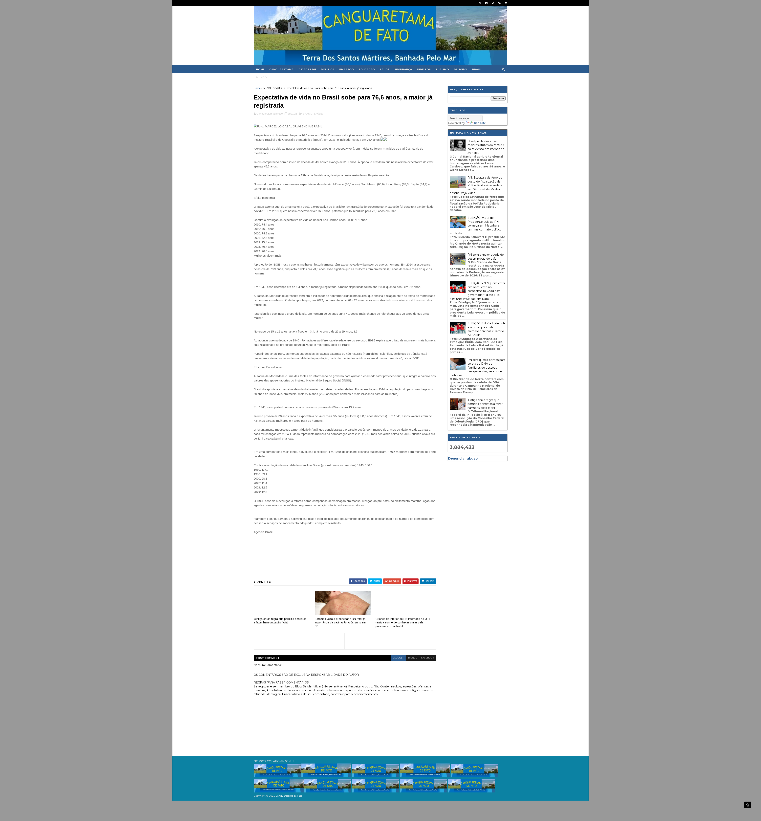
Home (260, 69)
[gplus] (499, 3)
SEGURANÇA (403, 69)
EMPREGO (346, 69)
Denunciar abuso (463, 458)
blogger (398, 658)
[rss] (480, 3)
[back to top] (747, 805)
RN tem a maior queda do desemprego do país (485, 256)
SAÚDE (384, 69)
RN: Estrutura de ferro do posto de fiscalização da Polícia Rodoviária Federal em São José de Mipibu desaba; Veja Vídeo (476, 185)
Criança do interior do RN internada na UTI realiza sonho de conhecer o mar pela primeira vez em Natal (403, 622)
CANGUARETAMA (281, 69)
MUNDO (261, 77)
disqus (412, 658)
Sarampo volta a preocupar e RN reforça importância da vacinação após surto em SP (340, 622)
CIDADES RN (307, 69)
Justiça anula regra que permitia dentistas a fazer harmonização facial (280, 620)
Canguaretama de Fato (288, 795)
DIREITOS (424, 69)
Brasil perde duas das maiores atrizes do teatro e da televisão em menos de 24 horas (486, 147)
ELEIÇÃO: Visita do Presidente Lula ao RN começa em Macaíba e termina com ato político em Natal (476, 225)
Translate (480, 123)
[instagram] (506, 3)
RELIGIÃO (460, 69)
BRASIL (477, 69)
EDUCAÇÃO (367, 69)
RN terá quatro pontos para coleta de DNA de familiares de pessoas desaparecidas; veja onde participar (477, 367)
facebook (427, 658)
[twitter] (492, 3)
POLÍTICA (327, 69)
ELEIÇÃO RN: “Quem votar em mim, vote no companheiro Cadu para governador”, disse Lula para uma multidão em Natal (477, 290)
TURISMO (442, 69)
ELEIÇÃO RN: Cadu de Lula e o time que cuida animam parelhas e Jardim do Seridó (486, 329)
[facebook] (486, 3)
